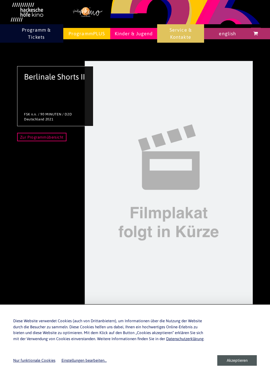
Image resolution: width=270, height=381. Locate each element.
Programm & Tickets (36, 33)
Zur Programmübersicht (42, 137)
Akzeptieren (237, 360)
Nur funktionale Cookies (34, 360)
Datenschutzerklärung (185, 338)
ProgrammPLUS (87, 33)
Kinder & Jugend (134, 33)
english (227, 33)
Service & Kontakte (181, 33)
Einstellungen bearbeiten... (84, 360)
